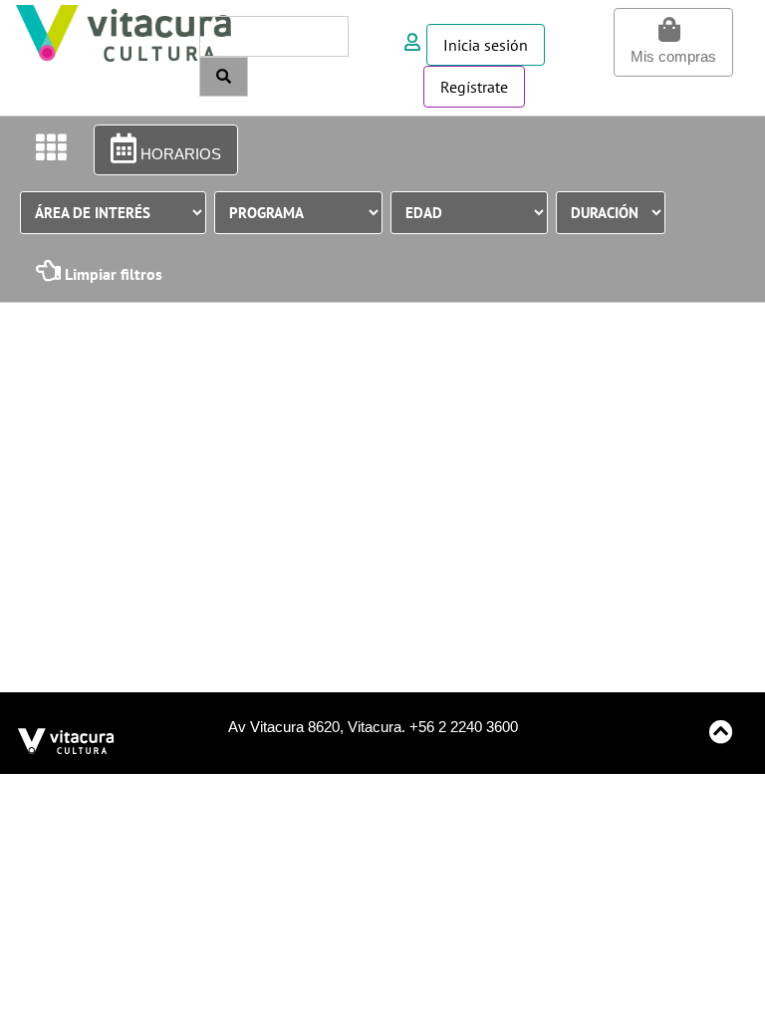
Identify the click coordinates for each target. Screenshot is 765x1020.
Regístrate (474, 87)
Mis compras (673, 56)
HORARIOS (178, 153)
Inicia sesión (485, 45)
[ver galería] (51, 149)
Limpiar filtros (111, 274)
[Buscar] (223, 77)
